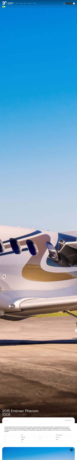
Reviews (21, 3)
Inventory (17, 3)
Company (34, 3)
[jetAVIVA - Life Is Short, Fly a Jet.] (8, 3)
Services (29, 3)
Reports (25, 3)
